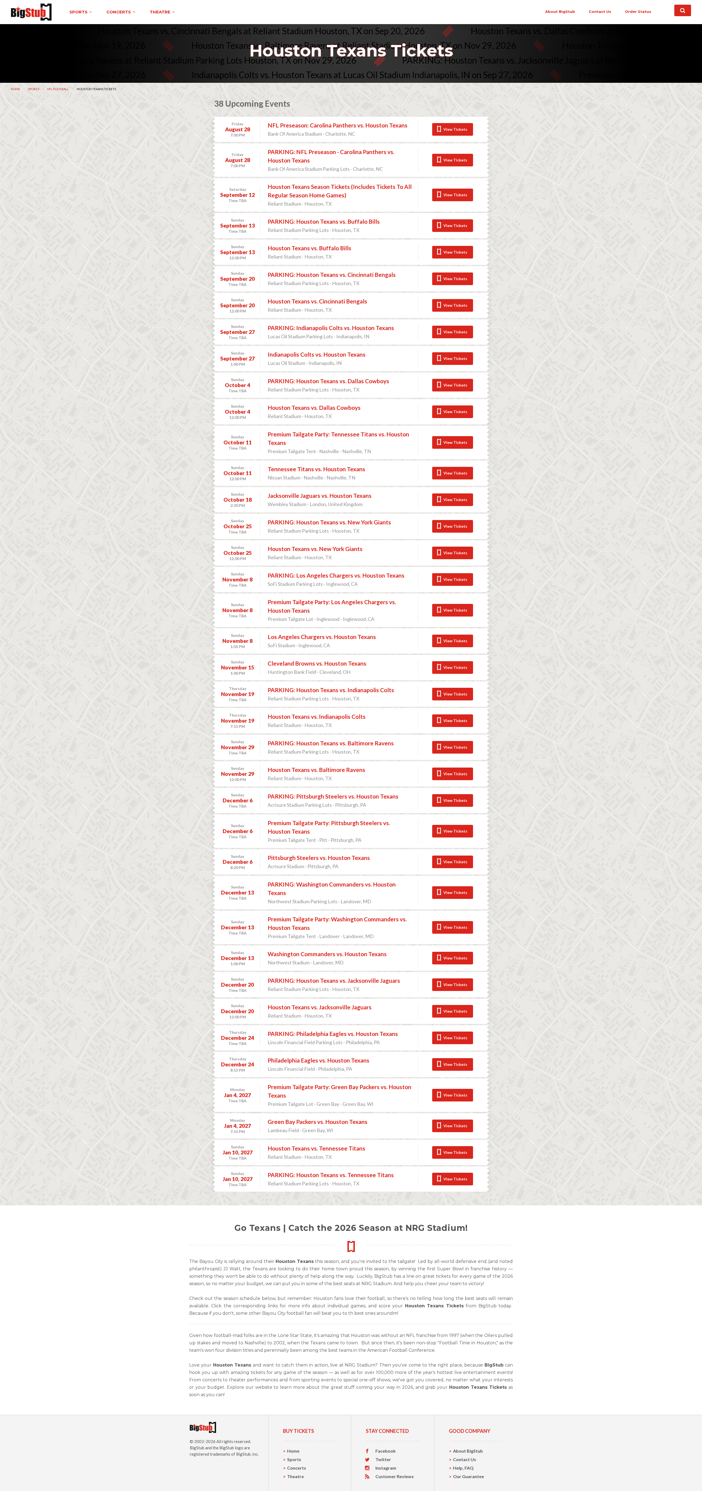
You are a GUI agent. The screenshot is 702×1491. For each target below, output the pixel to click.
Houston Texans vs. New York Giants (315, 548)
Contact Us (464, 1459)
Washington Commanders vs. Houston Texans (327, 953)
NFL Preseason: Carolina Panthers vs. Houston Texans (337, 125)
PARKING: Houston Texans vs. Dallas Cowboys (328, 380)
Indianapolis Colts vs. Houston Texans (317, 354)
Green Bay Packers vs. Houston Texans (317, 1121)
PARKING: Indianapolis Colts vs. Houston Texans (331, 327)
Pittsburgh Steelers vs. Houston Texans (319, 857)
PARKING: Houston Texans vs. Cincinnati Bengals (332, 274)
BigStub (197, 1447)
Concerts (296, 1467)
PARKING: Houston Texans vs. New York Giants (329, 522)
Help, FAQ (463, 1467)
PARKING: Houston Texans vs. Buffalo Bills (324, 221)
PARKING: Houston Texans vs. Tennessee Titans (331, 1174)
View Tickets (455, 129)
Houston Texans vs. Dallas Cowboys (314, 407)
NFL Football (58, 89)
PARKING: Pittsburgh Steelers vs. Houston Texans (333, 796)
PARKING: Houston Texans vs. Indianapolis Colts (331, 689)
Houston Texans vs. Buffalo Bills (309, 248)
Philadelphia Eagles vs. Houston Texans (318, 1060)
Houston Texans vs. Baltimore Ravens (316, 769)
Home (15, 89)
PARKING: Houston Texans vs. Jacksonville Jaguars (334, 980)
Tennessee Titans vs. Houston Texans (316, 468)
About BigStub (560, 11)
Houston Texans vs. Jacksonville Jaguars (320, 1007)
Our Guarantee (468, 1476)
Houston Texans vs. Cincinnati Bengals (317, 301)
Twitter (383, 1459)
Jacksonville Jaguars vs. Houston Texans (320, 495)
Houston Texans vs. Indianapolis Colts (317, 716)
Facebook (385, 1451)
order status (638, 11)
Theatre (295, 1476)
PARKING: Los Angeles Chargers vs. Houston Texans (336, 575)
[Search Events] (682, 10)
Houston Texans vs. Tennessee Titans (316, 1148)
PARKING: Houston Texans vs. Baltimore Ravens (331, 743)
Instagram (385, 1468)
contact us (600, 11)
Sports (33, 89)
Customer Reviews (394, 1476)
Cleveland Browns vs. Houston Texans (317, 663)
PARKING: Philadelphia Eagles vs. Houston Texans (333, 1033)
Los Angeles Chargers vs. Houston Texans (322, 636)
